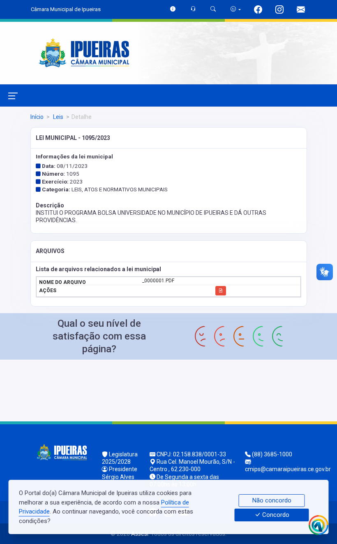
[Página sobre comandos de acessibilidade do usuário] (236, 9)
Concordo (275, 515)
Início (37, 117)
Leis (57, 117)
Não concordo (271, 500)
